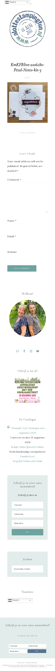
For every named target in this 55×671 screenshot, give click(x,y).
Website (12, 251)
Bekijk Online (18, 446)
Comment (14, 179)
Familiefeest (27, 456)
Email (11, 236)
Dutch (15, 600)
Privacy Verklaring (28, 662)
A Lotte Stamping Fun (27, 28)
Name (11, 220)
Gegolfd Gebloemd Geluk (27, 461)
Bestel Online (36, 446)
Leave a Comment (28, 133)
